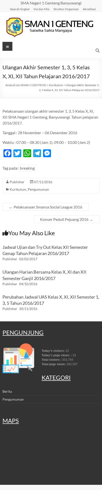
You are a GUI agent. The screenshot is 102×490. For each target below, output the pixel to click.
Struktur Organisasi (66, 9)
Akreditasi (89, 9)
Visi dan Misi (41, 9)
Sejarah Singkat (19, 9)
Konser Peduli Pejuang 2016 (66, 219)
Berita (7, 391)
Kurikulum (18, 189)
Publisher (17, 182)
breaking (27, 168)
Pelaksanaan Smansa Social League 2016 (45, 207)
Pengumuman (38, 189)
